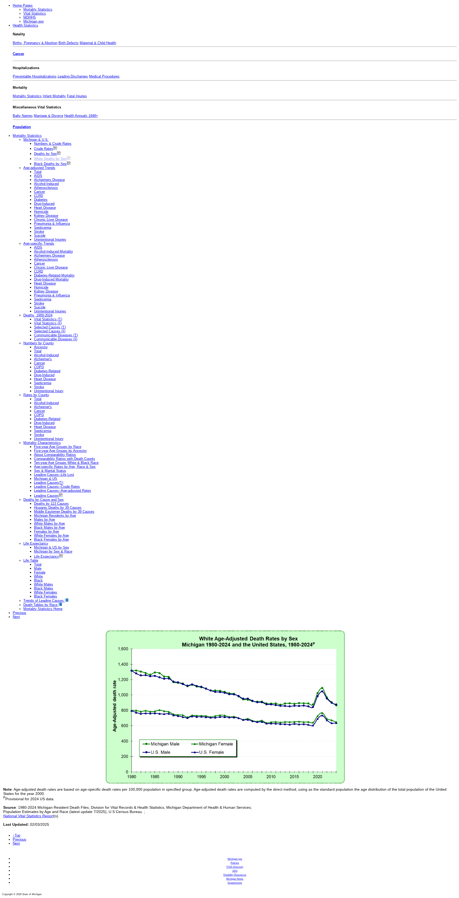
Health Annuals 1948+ (81, 116)
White (38, 576)
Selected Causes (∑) (50, 327)
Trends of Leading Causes (44, 601)
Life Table (30, 560)
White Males (43, 584)
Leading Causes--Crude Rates (57, 487)
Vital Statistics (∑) (48, 319)
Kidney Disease (46, 216)
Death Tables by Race (40, 605)
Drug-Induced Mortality (51, 279)
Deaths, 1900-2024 (37, 315)
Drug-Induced (44, 204)
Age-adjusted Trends (39, 168)
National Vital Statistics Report (28, 816)
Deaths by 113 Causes (51, 504)
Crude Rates (43, 149)
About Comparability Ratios (55, 455)
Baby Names (23, 116)
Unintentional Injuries (50, 240)
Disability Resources (234, 875)
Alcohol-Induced (46, 184)
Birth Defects (68, 43)
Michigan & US (45, 479)
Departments (235, 883)
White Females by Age (51, 535)
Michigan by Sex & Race (53, 551)
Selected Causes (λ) (49, 331)
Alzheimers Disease (49, 180)
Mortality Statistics (37, 9)
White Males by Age (49, 524)
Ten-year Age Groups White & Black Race (66, 463)
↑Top (16, 835)
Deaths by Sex (45, 154)
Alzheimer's (43, 359)
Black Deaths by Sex (50, 164)
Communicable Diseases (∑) (56, 335)
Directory (235, 867)
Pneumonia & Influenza (52, 224)
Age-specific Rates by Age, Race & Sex (65, 467)
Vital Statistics (34, 13)
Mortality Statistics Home (42, 609)
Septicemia (42, 228)
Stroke (39, 232)
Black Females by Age (51, 539)
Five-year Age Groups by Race (57, 447)
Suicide (39, 236)
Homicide (41, 212)
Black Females (45, 596)
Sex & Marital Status (50, 471)
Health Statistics (25, 25)
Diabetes (41, 200)
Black (38, 580)
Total (37, 172)
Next (16, 617)
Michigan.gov (33, 21)
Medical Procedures (104, 76)
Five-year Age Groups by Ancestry (60, 451)
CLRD (38, 196)
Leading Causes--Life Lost (54, 475)
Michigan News (234, 879)
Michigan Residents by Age (55, 516)
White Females (45, 592)
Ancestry (41, 347)
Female (39, 572)
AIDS (38, 176)
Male (37, 568)
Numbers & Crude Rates (52, 144)
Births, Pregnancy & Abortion (35, 43)
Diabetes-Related (47, 371)
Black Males (43, 588)
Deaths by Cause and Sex (43, 500)
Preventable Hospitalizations (35, 76)
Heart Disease (45, 208)
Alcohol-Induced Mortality (53, 251)
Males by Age (44, 520)
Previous (19, 613)
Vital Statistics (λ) (48, 323)
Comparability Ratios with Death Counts (64, 459)
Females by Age (46, 531)
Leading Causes (46, 496)
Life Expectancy (35, 543)
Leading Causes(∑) (48, 483)
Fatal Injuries (77, 96)
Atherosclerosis (46, 188)
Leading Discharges (73, 76)
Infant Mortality (54, 96)
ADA (234, 871)
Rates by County (36, 395)
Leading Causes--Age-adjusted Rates (62, 491)
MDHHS (29, 17)
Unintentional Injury (48, 391)
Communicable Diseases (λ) (55, 339)
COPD (39, 367)
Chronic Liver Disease (51, 220)
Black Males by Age (49, 528)
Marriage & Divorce (48, 116)
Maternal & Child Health (98, 43)
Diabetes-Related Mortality (54, 275)
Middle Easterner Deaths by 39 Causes (64, 512)
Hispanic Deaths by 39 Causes (58, 508)
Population (22, 127)
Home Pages (23, 5)
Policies (235, 863)
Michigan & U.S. (36, 140)
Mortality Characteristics (42, 443)
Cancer (18, 54)
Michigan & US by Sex (51, 547)
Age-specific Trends (38, 243)
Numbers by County (38, 343)
